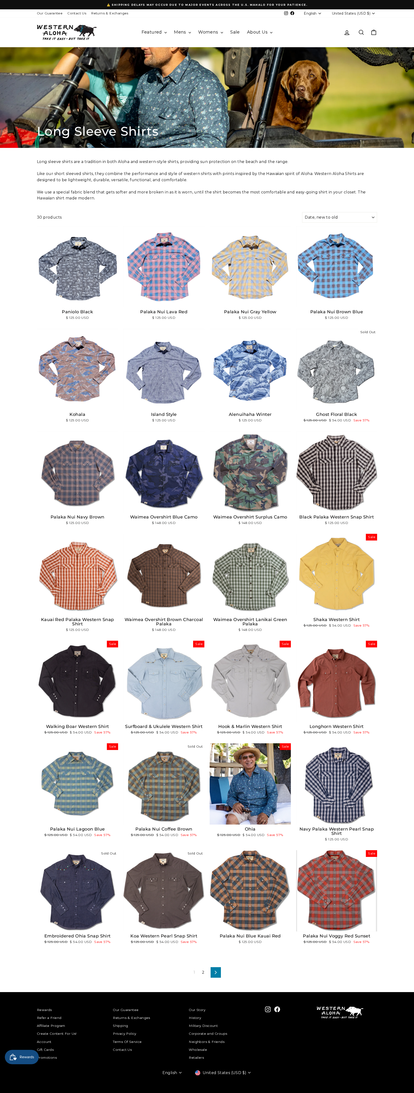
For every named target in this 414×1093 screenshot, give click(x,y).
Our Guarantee (50, 13)
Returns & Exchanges (109, 13)
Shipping (120, 1026)
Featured (152, 32)
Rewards (44, 1010)
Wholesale (198, 1050)
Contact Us (76, 13)
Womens (208, 32)
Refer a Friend (49, 1018)
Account (44, 1042)
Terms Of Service (127, 1042)
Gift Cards (45, 1050)
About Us (258, 32)
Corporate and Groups (208, 1033)
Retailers (196, 1057)
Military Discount (203, 1026)
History (195, 1018)
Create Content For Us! (57, 1033)
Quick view (77, 302)
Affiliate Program (51, 1026)
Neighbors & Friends (206, 1042)
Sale (235, 32)
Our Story (197, 1010)
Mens (180, 32)
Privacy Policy (124, 1033)
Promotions (47, 1057)
